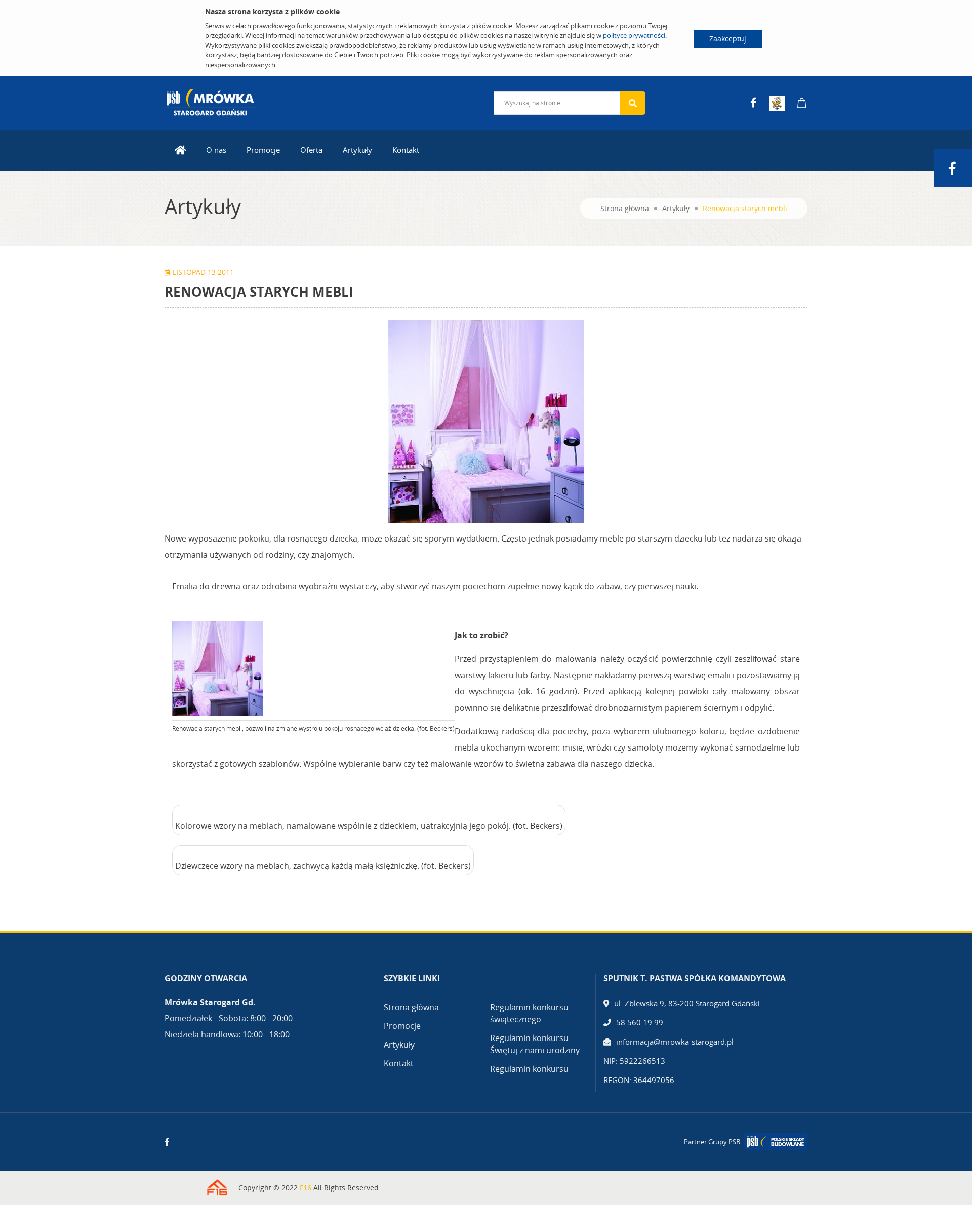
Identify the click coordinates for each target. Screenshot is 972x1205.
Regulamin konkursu (529, 1068)
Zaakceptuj (727, 39)
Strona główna (624, 208)
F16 (305, 1187)
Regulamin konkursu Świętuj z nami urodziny (535, 1044)
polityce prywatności (634, 35)
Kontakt (405, 150)
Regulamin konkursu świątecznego (529, 1013)
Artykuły (357, 150)
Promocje (263, 150)
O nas (216, 150)
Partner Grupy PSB (712, 1141)
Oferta (311, 150)
